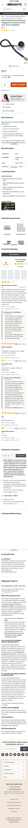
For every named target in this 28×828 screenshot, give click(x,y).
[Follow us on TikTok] (22, 754)
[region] (14, 49)
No (14, 306)
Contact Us (14, 811)
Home (2, 16)
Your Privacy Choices (13, 805)
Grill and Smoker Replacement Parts (15, 16)
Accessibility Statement (14, 802)
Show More (14, 143)
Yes (12, 306)
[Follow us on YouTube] (10, 754)
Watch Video (15, 66)
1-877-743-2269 (14, 1)
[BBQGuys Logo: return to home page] (14, 4)
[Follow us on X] (6, 754)
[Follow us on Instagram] (14, 754)
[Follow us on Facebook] (2, 754)
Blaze (3, 27)
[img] (14, 48)
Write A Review (14, 254)
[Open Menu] (2, 4)
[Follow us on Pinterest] (18, 754)
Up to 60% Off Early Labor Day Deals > (14, 13)
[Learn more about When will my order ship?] (9, 77)
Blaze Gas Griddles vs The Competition (14, 196)
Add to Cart (18, 85)
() (14, 30)
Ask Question (21, 455)
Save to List (6, 90)
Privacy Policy (14, 799)
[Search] (24, 9)
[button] (14, 762)
